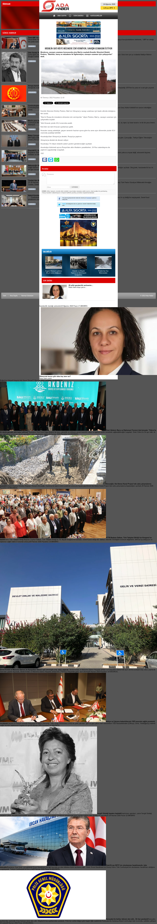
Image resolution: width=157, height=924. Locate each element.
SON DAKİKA (78, 16)
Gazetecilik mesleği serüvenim (63, 306)
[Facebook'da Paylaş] (44, 160)
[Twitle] (50, 160)
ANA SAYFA (61, 16)
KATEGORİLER (96, 16)
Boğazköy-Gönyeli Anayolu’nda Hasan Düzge (31, 380)
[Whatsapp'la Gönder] (56, 160)
